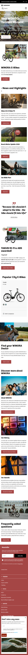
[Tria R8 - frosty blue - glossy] (6, 304)
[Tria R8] (14, 295)
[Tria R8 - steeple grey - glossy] (3, 304)
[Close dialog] (25, 618)
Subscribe (20, 556)
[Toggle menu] (26, 8)
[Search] (3, 8)
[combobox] (12, 8)
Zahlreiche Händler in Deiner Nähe (8, 1)
